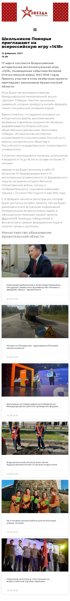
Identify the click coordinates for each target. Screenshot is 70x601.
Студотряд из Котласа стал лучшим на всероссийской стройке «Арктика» (28, 580)
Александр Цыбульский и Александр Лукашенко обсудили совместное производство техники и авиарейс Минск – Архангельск (34, 287)
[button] (35, 29)
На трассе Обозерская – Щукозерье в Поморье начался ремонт (32, 346)
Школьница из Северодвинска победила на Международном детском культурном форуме (32, 405)
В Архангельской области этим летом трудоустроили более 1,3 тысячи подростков (32, 463)
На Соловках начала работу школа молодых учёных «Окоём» (31, 521)
